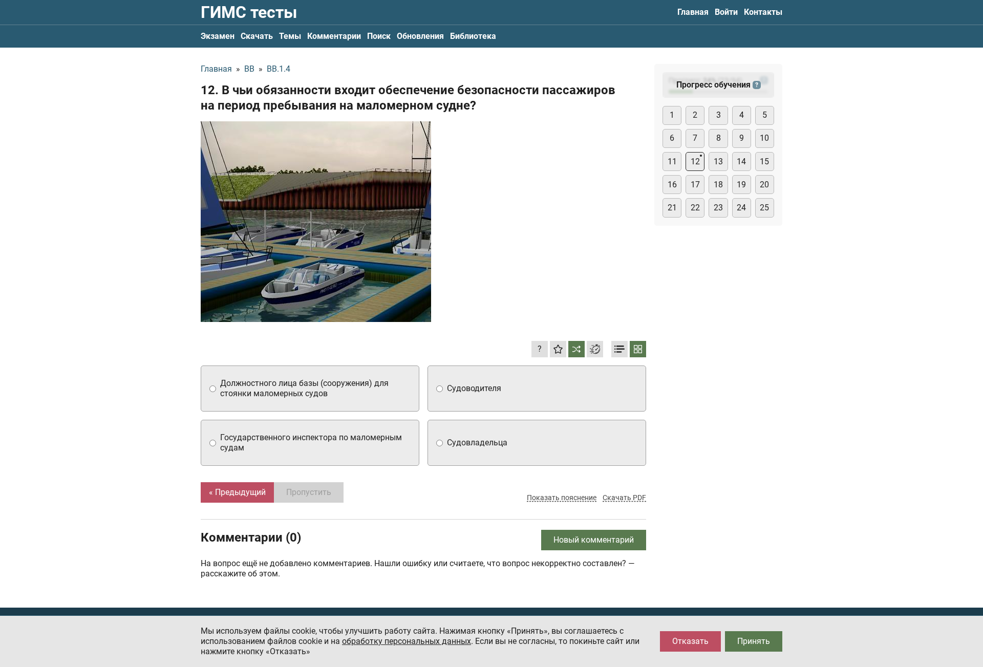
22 (695, 207)
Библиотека (473, 36)
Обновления (420, 36)
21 (672, 207)
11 (672, 161)
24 (741, 207)
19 (741, 184)
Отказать (690, 641)
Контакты (763, 12)
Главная (693, 12)
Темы (290, 36)
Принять (753, 641)
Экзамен (217, 36)
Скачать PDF (624, 497)
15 (764, 161)
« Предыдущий (237, 492)
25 (764, 207)
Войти (726, 12)
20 (764, 184)
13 (718, 161)
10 (764, 138)
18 (718, 184)
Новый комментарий (593, 540)
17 (695, 184)
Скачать (257, 36)
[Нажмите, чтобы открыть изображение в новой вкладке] (316, 221)
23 (718, 207)
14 (741, 161)
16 (672, 184)
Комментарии (334, 36)
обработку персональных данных (406, 641)
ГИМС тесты (249, 12)
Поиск (379, 36)
